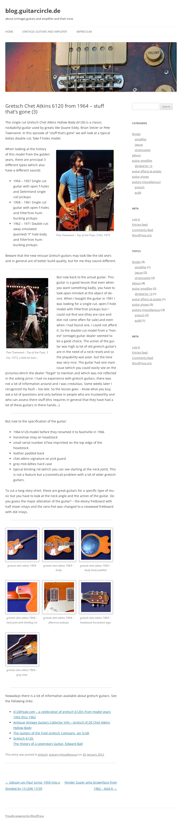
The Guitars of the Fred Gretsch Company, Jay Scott (51, 733)
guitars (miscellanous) (63, 754)
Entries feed (140, 225)
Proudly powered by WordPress (24, 816)
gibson (136, 155)
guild (138, 193)
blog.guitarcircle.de (32, 11)
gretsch (43, 754)
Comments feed (142, 230)
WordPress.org (142, 235)
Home (9, 32)
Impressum (84, 32)
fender (136, 134)
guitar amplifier (142, 161)
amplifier (140, 139)
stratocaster (143, 150)
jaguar (139, 145)
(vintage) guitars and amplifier (44, 32)
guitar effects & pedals (146, 171)
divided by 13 (143, 166)
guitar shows (140, 177)
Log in (136, 219)
